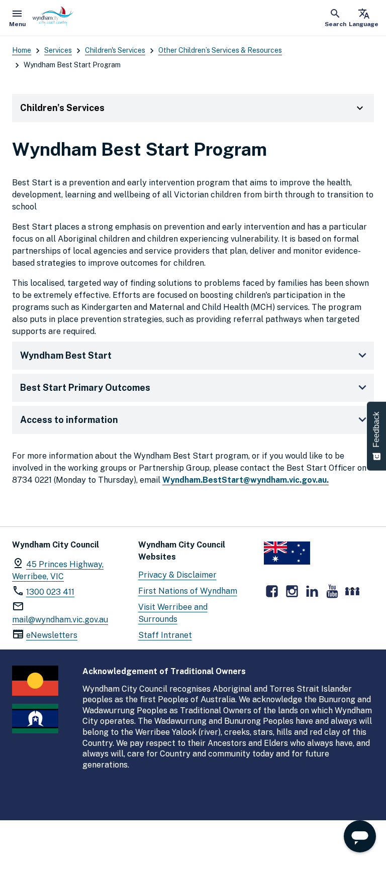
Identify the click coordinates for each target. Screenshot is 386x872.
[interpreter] (352, 591)
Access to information (69, 419)
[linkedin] (312, 591)
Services (58, 50)
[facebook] (272, 591)
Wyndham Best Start (66, 355)
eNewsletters (51, 635)
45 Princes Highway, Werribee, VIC (58, 570)
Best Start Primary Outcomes (85, 387)
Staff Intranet (165, 635)
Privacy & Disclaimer (177, 575)
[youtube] (332, 591)
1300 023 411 (50, 592)
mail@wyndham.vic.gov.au (60, 619)
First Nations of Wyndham (187, 591)
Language (363, 18)
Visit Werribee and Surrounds (173, 613)
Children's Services (115, 50)
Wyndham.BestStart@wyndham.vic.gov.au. (245, 480)
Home (21, 50)
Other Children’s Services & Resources (220, 50)
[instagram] (292, 591)
